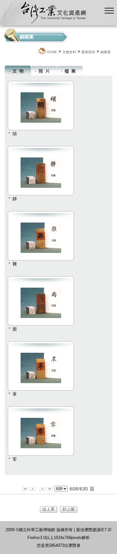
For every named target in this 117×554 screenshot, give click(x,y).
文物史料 (69, 52)
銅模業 (105, 52)
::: (36, 51)
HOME (52, 52)
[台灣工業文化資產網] (52, 23)
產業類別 (88, 52)
